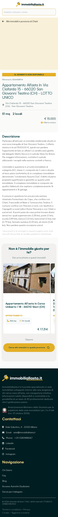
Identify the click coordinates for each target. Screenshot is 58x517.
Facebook (10, 448)
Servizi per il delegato (12, 491)
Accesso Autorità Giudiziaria (15, 486)
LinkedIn (10, 443)
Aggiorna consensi (20, 512)
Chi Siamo (7, 470)
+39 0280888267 (23, 437)
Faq (4, 475)
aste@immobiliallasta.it (24, 432)
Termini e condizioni (11, 509)
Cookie (5, 512)
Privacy (26, 509)
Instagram (10, 454)
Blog (4, 481)
